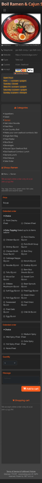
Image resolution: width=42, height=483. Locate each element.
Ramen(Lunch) (10, 155)
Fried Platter (9, 139)
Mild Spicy (13, 337)
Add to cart (32, 388)
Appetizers (9, 114)
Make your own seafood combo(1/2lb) (21, 133)
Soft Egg (13, 291)
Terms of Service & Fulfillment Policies (21, 471)
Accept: (6, 69)
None (11, 348)
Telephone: (8, 50)
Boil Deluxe (9, 158)
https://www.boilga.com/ (26, 55)
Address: (7, 45)
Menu (5, 174)
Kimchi (30, 261)
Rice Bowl (8, 142)
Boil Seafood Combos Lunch (16, 152)
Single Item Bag (11, 136)
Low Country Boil (11, 129)
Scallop (30, 265)
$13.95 (6, 203)
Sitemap (7, 474)
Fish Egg (13, 298)
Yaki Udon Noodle (12, 123)
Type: (5, 60)
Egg (11, 316)
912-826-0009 (21, 50)
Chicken (30, 223)
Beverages (9, 145)
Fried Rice (8, 126)
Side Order (9, 161)
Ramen (7, 120)
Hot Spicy (13, 344)
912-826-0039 (36, 50)
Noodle (12, 265)
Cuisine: (6, 65)
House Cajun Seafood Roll (15, 148)
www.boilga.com (24, 474)
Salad (6, 117)
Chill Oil (30, 312)
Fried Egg (31, 291)
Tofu (11, 272)
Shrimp (12, 247)
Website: (7, 55)
